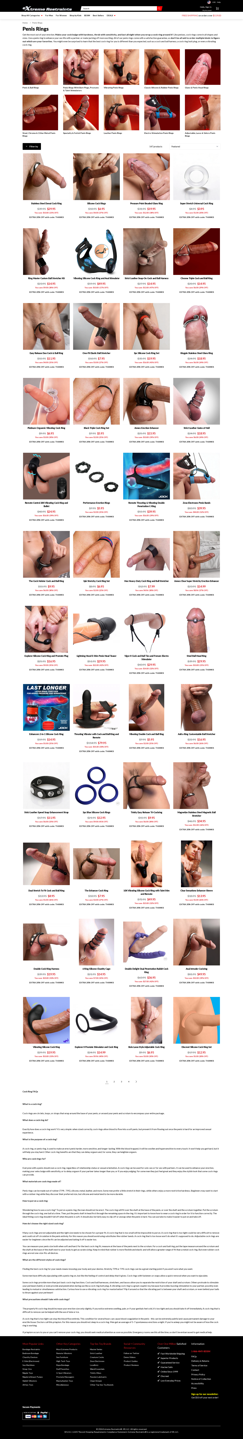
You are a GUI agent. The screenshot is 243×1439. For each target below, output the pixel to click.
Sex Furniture (62, 1357)
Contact (195, 1370)
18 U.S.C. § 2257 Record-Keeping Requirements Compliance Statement (95, 1432)
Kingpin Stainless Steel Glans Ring (196, 353)
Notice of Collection (201, 1379)
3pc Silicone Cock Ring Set (146, 353)
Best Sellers (98, 15)
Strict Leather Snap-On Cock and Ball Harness (146, 278)
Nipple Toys (27, 1373)
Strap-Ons (27, 1369)
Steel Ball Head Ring (196, 656)
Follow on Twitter (131, 1353)
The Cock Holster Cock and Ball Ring (46, 581)
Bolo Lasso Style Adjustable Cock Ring (146, 1047)
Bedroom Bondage (30, 1353)
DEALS (110, 15)
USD (209, 2)
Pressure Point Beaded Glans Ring (146, 203)
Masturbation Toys (64, 1381)
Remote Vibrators (64, 1353)
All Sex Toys (27, 1385)
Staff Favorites (62, 1369)
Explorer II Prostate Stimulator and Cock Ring (96, 1047)
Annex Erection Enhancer (146, 428)
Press (194, 1388)
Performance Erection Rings (96, 502)
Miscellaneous (62, 1385)
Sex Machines (28, 1365)
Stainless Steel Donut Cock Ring (46, 203)
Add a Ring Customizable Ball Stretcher (196, 734)
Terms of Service (199, 1365)
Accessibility (197, 1383)
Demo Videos (130, 1357)
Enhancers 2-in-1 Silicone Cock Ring (46, 734)
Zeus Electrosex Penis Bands (196, 502)
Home (25, 23)
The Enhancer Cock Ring (96, 890)
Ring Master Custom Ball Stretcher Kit (46, 278)
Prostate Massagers (65, 1377)
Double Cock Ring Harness (46, 968)
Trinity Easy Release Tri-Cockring (146, 812)
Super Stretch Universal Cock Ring (196, 203)
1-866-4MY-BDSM (200, 1351)
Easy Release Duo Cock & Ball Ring (46, 353)
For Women (61, 15)
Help (218, 2)
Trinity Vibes (95, 1373)
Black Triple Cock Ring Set (96, 428)
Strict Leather (96, 1353)
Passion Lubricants (98, 1377)
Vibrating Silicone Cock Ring (46, 1047)
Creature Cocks (97, 1357)
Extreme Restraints (111, 1429)
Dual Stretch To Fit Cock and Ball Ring (46, 890)
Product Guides (131, 1361)
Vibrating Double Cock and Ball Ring (146, 734)
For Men (49, 15)
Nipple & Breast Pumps (32, 1377)
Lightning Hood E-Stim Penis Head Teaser (96, 656)
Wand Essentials (97, 1369)
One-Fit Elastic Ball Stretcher (96, 353)
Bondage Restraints (31, 1349)
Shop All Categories (30, 15)
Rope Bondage (62, 1365)
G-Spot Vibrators (63, 1373)
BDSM (87, 15)
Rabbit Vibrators (29, 1381)
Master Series (96, 1349)
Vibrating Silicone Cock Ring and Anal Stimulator (96, 278)
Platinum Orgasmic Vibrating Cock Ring (46, 428)
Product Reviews (131, 1365)
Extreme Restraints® (137, 1432)
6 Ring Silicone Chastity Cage (96, 968)
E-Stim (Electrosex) (30, 1361)
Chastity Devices (30, 1357)
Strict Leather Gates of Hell (197, 428)
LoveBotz (94, 1365)
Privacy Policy (198, 1374)
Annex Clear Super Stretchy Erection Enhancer (196, 581)
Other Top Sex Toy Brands (101, 1385)
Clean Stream (96, 1381)
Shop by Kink (75, 15)
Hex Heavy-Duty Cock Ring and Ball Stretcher (146, 581)
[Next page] (136, 1082)
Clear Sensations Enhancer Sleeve (196, 890)
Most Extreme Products (66, 1349)
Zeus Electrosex (97, 1361)
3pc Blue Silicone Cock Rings (96, 812)
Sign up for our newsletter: (204, 1394)
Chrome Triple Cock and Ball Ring (196, 278)
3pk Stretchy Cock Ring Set (96, 581)
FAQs (194, 1356)
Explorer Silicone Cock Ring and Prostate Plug (46, 656)
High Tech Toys (63, 1361)
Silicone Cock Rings (96, 203)
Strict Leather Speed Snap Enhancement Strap (46, 812)
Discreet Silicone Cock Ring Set (197, 1047)
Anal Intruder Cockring (196, 968)
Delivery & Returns (200, 1361)
